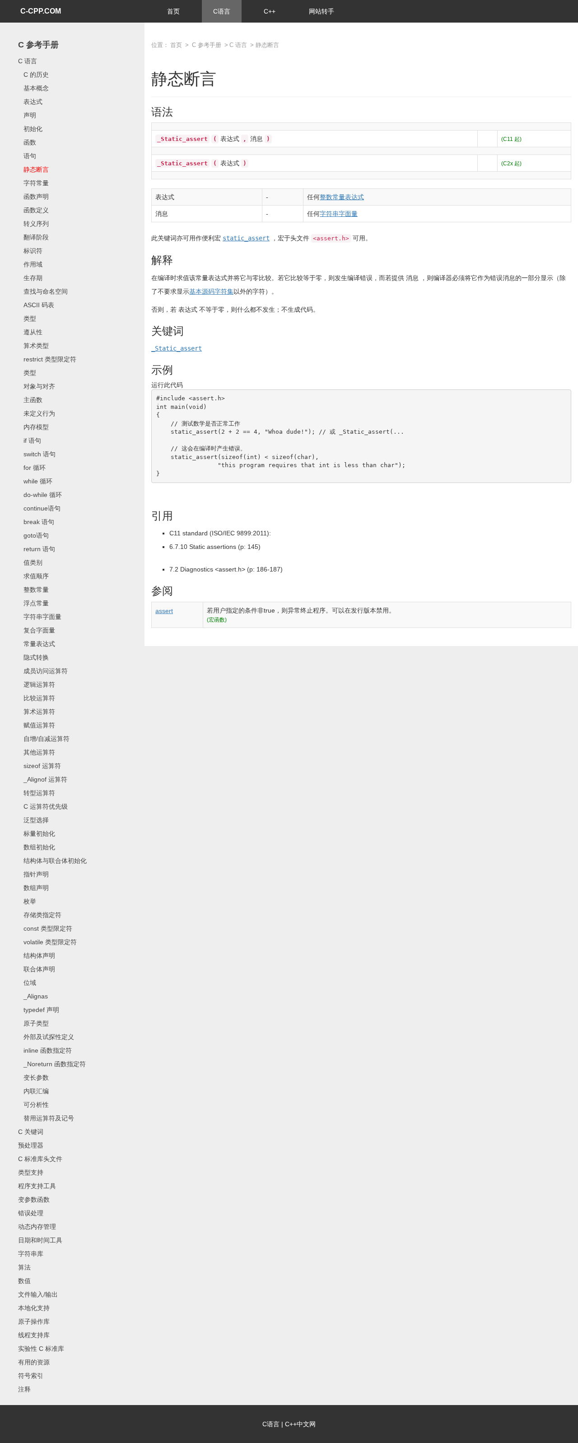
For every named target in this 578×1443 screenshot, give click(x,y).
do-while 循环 (40, 494)
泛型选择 (33, 820)
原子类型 (33, 1023)
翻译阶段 (33, 237)
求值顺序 (33, 576)
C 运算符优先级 (43, 806)
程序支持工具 (37, 1186)
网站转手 (321, 11)
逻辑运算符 (36, 684)
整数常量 (33, 589)
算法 (24, 1267)
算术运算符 (36, 711)
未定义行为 (36, 413)
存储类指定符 (39, 914)
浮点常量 (33, 603)
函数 (27, 142)
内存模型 (33, 427)
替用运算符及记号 (46, 1118)
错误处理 (30, 1213)
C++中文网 (300, 1424)
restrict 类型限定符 (47, 359)
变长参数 (33, 1077)
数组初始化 (36, 847)
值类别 (30, 562)
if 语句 (29, 440)
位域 (27, 982)
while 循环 (35, 481)
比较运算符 (36, 698)
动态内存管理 (37, 1226)
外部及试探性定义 (46, 1036)
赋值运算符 (36, 725)
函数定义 (33, 210)
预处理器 (30, 1145)
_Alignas (33, 996)
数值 (24, 1280)
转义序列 (33, 223)
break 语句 (36, 521)
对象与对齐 (36, 386)
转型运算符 (36, 792)
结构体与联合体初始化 (52, 860)
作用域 (30, 264)
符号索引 (30, 1375)
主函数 (30, 399)
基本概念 (33, 88)
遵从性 (30, 332)
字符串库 (30, 1253)
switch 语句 (37, 454)
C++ (269, 11)
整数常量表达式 (342, 197)
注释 (24, 1389)
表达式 (30, 101)
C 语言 (27, 61)
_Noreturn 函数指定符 (52, 1064)
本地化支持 (34, 1308)
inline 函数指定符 (45, 1050)
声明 (27, 115)
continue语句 (39, 508)
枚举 (27, 901)
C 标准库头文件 (40, 1158)
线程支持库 (34, 1335)
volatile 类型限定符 (47, 942)
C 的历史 (33, 74)
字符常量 (33, 183)
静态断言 (33, 169)
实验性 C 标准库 (41, 1348)
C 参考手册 (38, 44)
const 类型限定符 (45, 928)
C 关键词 (30, 1131)
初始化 (30, 128)
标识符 (30, 250)
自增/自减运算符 (44, 738)
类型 (27, 318)
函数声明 (33, 196)
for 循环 (32, 467)
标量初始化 (36, 833)
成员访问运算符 (43, 671)
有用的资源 (34, 1362)
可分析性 (33, 1104)
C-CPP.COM (40, 11)
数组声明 (33, 887)
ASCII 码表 (36, 305)
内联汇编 (33, 1091)
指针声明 (33, 874)
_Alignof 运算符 (42, 779)
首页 (173, 11)
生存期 (30, 277)
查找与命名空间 (43, 291)
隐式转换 (33, 657)
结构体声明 (36, 955)
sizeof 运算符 (39, 765)
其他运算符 (36, 752)
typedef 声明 (38, 1009)
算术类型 (33, 345)
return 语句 (36, 549)
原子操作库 (34, 1321)
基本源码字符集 (211, 291)
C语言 (221, 11)
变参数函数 (34, 1199)
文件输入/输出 (38, 1294)
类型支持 (30, 1172)
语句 (27, 155)
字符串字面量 (39, 616)
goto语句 (33, 535)
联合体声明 (36, 969)
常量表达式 (36, 643)
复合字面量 (36, 630)
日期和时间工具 (40, 1240)
